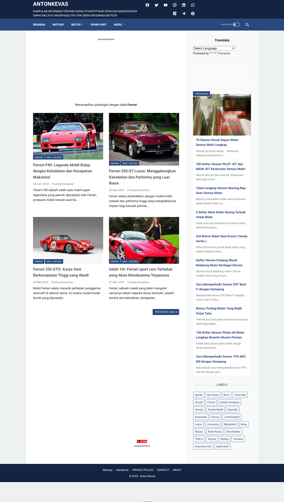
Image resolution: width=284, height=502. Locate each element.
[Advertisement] (106, 68)
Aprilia (198, 394)
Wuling (224, 439)
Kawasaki (201, 416)
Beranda (39, 24)
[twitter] (156, 5)
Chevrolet (240, 394)
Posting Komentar (63, 183)
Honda (199, 409)
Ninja (244, 424)
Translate (223, 53)
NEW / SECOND (54, 157)
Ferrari (39, 157)
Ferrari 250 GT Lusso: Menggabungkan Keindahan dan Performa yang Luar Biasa (142, 177)
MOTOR (76, 24)
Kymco (215, 416)
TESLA (199, 439)
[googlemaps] (174, 13)
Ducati (199, 402)
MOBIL (118, 24)
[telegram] (183, 13)
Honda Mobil (215, 409)
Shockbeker (233, 431)
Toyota (211, 439)
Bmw (227, 394)
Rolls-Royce (215, 431)
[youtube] (165, 5)
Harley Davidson (229, 402)
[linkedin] (183, 5)
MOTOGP (58, 24)
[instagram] (174, 5)
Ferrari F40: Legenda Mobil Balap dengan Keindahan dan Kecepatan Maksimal (62, 171)
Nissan (199, 431)
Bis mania (213, 394)
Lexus (198, 424)
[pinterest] (192, 13)
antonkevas (50, 4)
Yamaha (238, 439)
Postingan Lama (165, 312)
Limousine (213, 424)
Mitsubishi (230, 424)
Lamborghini (232, 416)
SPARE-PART (99, 24)
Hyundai (233, 409)
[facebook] (147, 5)
